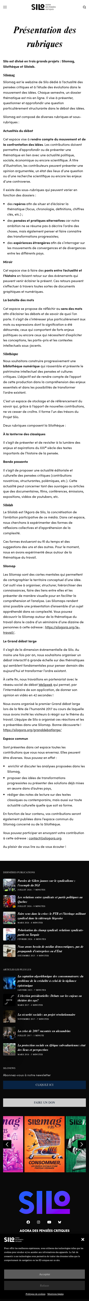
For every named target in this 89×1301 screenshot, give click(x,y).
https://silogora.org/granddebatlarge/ (32, 729)
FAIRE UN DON (44, 1102)
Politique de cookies (35, 1293)
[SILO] (44, 7)
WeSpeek (45, 684)
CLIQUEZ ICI (44, 1085)
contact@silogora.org (45, 838)
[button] (83, 1239)
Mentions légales (55, 1293)
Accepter (44, 1274)
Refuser (44, 1285)
